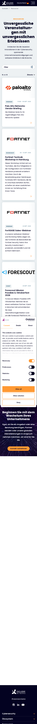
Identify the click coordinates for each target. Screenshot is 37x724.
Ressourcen (14, 8)
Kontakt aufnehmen (18, 449)
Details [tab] (18, 325)
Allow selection (18, 396)
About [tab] (30, 325)
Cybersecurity (8, 714)
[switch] (32, 367)
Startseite (6, 8)
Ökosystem (7, 719)
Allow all (18, 389)
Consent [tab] (7, 325)
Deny (18, 402)
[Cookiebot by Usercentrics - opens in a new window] (26, 319)
